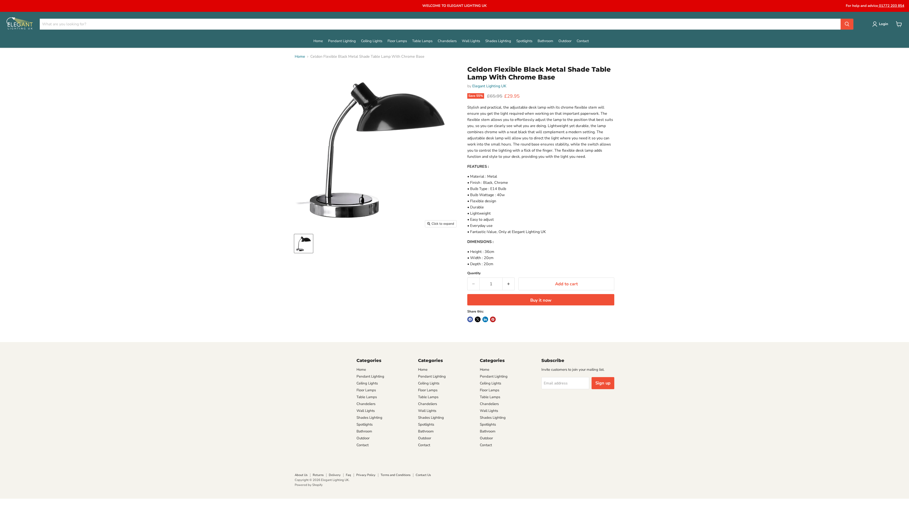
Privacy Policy (365, 475)
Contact (583, 41)
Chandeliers (447, 41)
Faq (348, 475)
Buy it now (540, 300)
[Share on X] (478, 319)
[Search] (847, 24)
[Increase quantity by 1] (509, 284)
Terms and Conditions (395, 475)
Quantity (474, 273)
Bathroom (545, 41)
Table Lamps (422, 41)
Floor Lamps (397, 41)
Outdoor (564, 41)
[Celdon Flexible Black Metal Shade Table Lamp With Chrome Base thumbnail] (303, 243)
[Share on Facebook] (470, 319)
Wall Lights (471, 41)
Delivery (335, 475)
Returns (318, 475)
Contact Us (423, 475)
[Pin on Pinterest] (493, 319)
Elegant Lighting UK (489, 86)
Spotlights (524, 41)
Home (318, 41)
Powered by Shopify (309, 485)
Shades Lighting (498, 41)
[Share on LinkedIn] (485, 319)
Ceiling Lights (371, 41)
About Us (301, 475)
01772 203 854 (891, 5)
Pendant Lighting (342, 41)
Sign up (602, 383)
